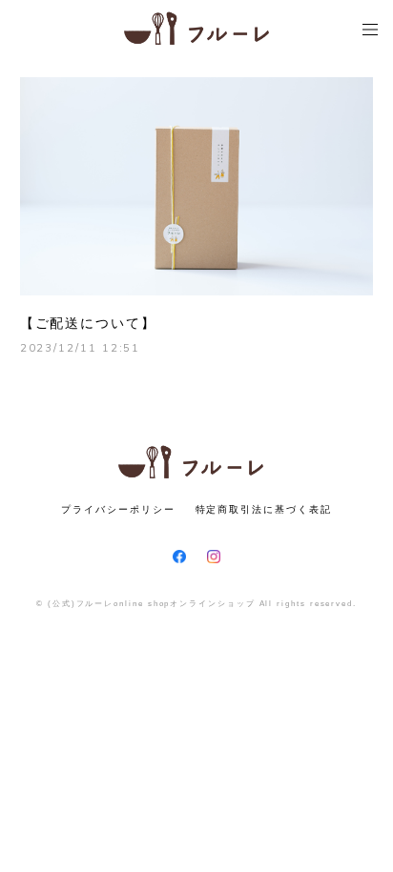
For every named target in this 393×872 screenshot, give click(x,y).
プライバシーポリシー (118, 509)
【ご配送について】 (88, 323)
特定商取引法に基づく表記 (264, 509)
